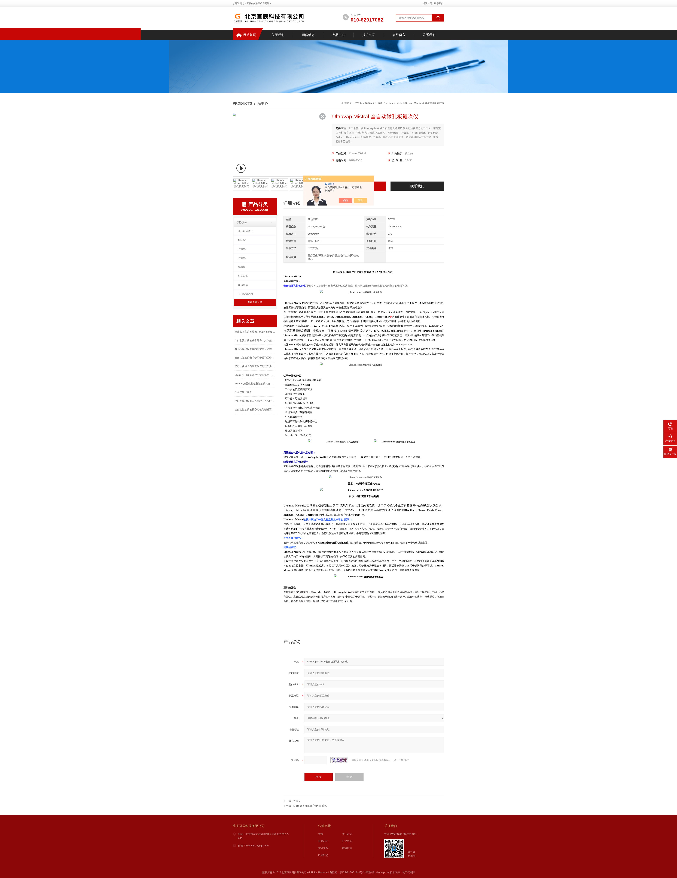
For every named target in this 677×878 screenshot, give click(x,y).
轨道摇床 (243, 284)
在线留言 (399, 35)
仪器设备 (370, 103)
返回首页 (427, 3)
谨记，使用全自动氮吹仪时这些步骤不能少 (255, 366)
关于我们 (278, 35)
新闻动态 (308, 35)
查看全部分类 (255, 302)
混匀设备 (243, 275)
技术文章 (368, 35)
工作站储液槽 (245, 293)
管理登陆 (370, 872)
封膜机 (242, 258)
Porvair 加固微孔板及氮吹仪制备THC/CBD (255, 383)
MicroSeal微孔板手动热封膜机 (310, 805)
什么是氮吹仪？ (243, 392)
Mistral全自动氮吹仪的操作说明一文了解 (255, 374)
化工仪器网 (408, 872)
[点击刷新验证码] (339, 760)
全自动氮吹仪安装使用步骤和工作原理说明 (255, 357)
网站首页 (249, 35)
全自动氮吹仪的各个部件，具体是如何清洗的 (255, 340)
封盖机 (242, 249)
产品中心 (338, 35)
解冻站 (242, 240)
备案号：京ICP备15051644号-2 (347, 872)
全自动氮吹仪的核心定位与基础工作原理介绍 (255, 409)
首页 (347, 103)
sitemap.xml (382, 872)
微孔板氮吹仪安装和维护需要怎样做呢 (255, 349)
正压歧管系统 (245, 231)
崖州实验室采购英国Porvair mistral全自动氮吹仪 (255, 331)
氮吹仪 (381, 103)
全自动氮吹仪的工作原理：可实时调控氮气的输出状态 (255, 400)
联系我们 (438, 3)
